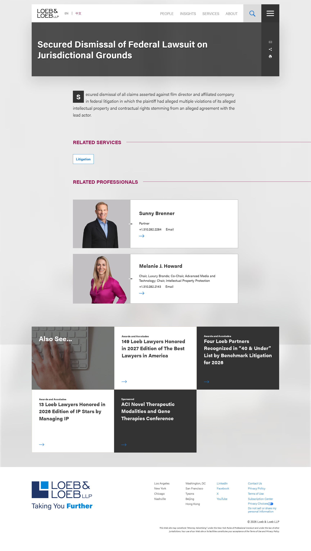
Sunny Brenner (157, 212)
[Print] (270, 56)
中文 (78, 13)
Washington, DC (196, 483)
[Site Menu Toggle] (270, 13)
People (166, 13)
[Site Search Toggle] (252, 13)
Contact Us (255, 483)
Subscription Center (260, 499)
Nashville (160, 499)
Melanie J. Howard (160, 265)
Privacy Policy (256, 488)
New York (160, 488)
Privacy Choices (258, 503)
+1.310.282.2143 (150, 286)
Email (170, 229)
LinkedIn (222, 483)
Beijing (190, 499)
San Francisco (194, 488)
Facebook (223, 488)
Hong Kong (193, 504)
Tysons (190, 493)
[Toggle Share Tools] (270, 49)
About (232, 13)
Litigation (83, 159)
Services (210, 13)
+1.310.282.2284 (150, 229)
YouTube (222, 499)
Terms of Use (256, 493)
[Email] (270, 42)
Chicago (159, 493)
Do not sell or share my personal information (262, 509)
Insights (188, 13)
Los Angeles (161, 483)
